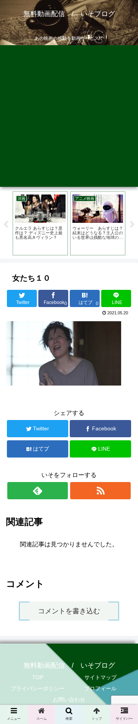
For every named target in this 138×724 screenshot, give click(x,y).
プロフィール (100, 688)
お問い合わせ (69, 699)
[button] (123, 653)
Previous (6, 225)
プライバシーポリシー (37, 688)
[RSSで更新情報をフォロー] (100, 490)
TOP (37, 677)
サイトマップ (100, 677)
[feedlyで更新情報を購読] (37, 490)
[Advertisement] (69, 118)
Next (132, 225)
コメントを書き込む (69, 611)
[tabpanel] (40, 223)
